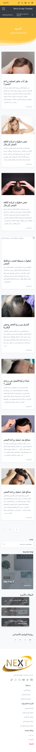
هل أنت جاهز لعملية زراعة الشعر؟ (16, 83)
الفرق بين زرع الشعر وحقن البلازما (16, 326)
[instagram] (22, 3)
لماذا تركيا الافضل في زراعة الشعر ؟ (16, 382)
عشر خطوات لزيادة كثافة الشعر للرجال (15, 143)
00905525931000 (7, 15)
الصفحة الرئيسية (21, 33)
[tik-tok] (18, 3)
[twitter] (29, 3)
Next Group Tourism (23, 8)
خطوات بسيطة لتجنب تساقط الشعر (17, 262)
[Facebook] (32, 3)
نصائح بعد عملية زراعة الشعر (17, 439)
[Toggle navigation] (4, 8)
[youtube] (25, 3)
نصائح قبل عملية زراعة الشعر (17, 491)
